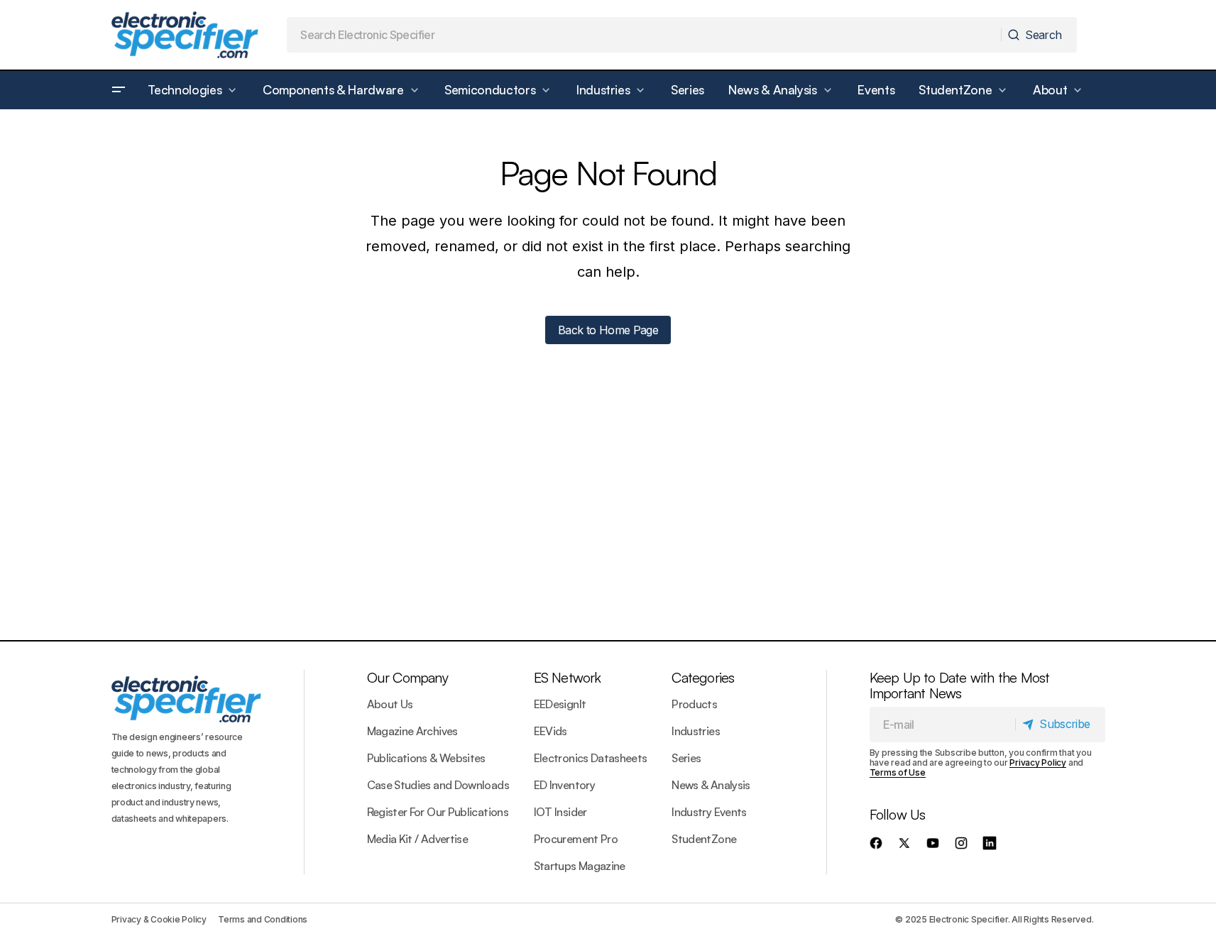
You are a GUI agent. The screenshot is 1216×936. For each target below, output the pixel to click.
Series (686, 758)
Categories (703, 677)
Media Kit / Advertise (418, 839)
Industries (696, 731)
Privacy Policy (1037, 762)
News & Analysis (711, 785)
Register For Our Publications (437, 812)
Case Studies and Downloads (438, 785)
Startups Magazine (579, 866)
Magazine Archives (412, 731)
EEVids (550, 731)
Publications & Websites (426, 758)
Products (694, 704)
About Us (390, 704)
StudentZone (704, 839)
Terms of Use (898, 772)
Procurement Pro (576, 839)
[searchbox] (644, 35)
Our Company (407, 677)
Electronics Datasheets (590, 758)
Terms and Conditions (262, 919)
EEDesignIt (560, 704)
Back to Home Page (608, 330)
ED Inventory (564, 785)
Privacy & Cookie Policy (159, 919)
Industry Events (709, 812)
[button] (119, 90)
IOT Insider (560, 812)
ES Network (567, 677)
